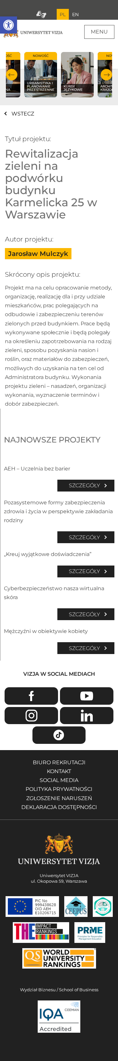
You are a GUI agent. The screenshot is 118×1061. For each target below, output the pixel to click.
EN (75, 14)
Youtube (86, 696)
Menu (99, 32)
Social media (59, 780)
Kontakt (59, 771)
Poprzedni (11, 75)
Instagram (31, 715)
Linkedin (86, 715)
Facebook (31, 696)
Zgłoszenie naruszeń (59, 798)
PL (63, 14)
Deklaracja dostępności (59, 807)
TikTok (59, 735)
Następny (106, 75)
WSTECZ (22, 114)
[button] (8, 25)
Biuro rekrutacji (59, 762)
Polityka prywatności (59, 789)
